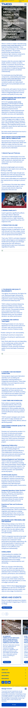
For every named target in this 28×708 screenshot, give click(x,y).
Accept (14, 704)
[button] (25, 689)
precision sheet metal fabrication (11, 45)
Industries (5, 675)
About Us (5, 670)
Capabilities (6, 672)
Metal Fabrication (20, 586)
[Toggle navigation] (25, 4)
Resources (5, 678)
